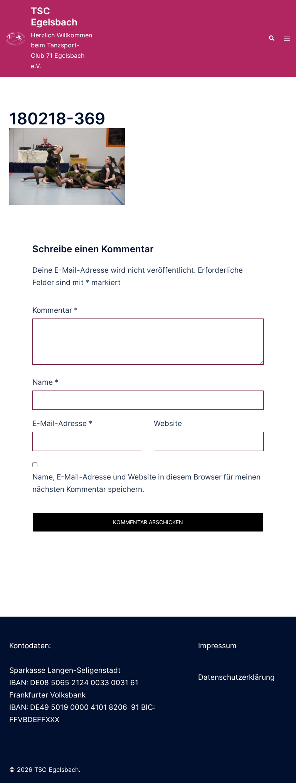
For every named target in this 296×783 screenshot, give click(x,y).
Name (45, 382)
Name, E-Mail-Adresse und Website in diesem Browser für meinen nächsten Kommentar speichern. (146, 483)
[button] (271, 38)
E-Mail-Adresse (62, 423)
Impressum (217, 645)
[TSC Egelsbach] (15, 38)
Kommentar (55, 310)
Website (168, 423)
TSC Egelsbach (54, 16)
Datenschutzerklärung (236, 677)
